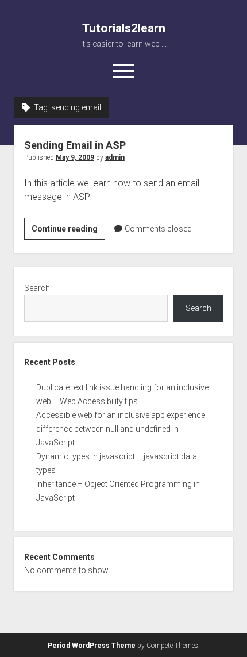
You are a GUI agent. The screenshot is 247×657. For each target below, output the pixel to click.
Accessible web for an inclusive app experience (120, 415)
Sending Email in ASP (75, 145)
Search (37, 288)
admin (115, 157)
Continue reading (68, 232)
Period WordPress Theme (92, 645)
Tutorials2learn (123, 28)
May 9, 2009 (75, 157)
